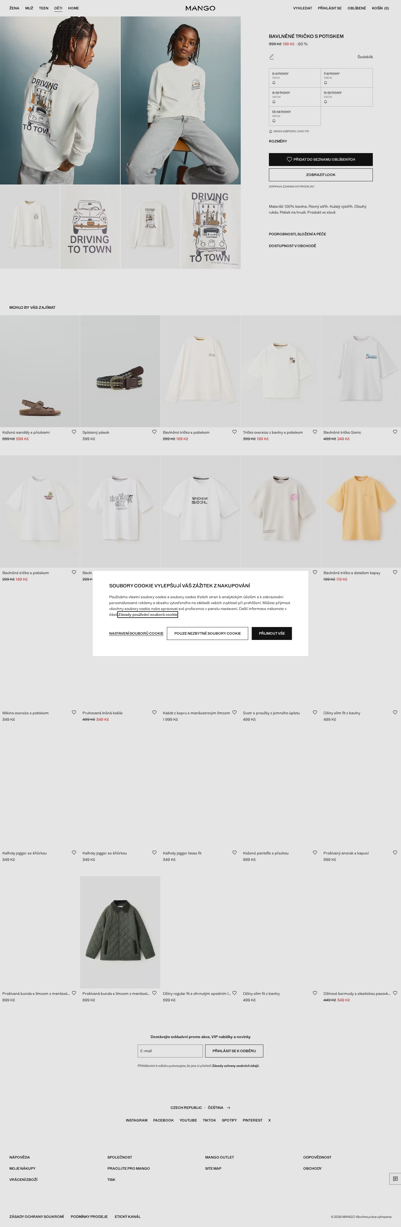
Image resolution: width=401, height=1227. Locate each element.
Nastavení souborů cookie (136, 633)
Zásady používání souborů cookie (147, 614)
